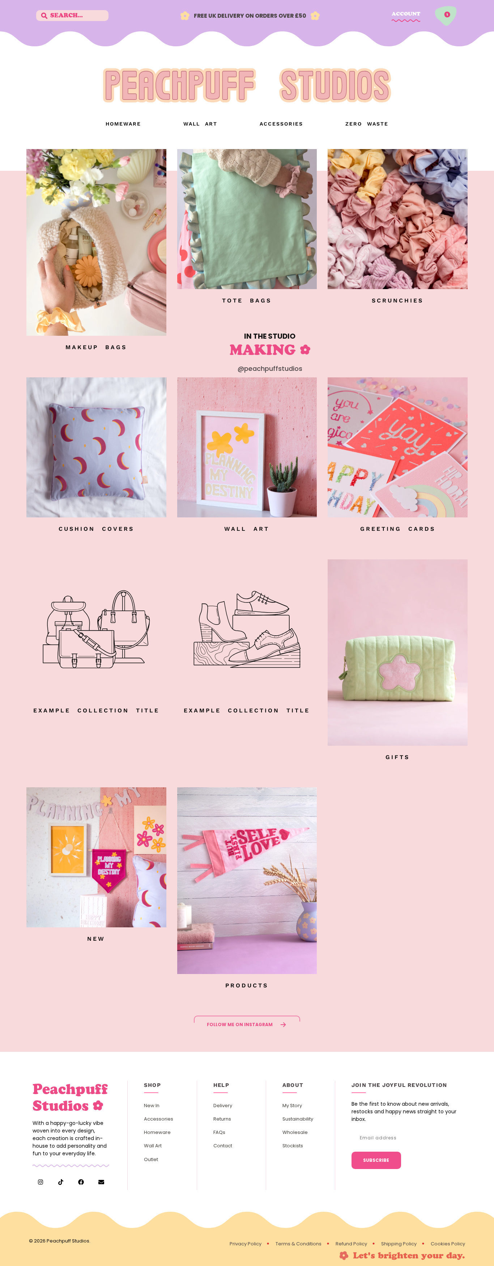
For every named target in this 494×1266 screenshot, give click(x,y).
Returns (222, 1118)
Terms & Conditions (298, 1243)
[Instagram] (40, 1182)
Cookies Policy (448, 1243)
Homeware (123, 123)
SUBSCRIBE (376, 1160)
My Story (292, 1105)
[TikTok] (61, 1182)
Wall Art (200, 123)
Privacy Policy (245, 1243)
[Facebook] (81, 1182)
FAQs (219, 1132)
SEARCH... (66, 15)
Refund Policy (351, 1243)
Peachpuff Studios (68, 1240)
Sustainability (297, 1118)
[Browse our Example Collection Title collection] (96, 697)
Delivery (222, 1105)
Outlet (151, 1159)
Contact (222, 1145)
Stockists (292, 1145)
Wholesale (295, 1132)
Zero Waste (366, 123)
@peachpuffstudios (270, 368)
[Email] (101, 1182)
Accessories (281, 123)
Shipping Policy (399, 1243)
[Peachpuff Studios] (247, 99)
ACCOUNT (406, 14)
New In (151, 1105)
